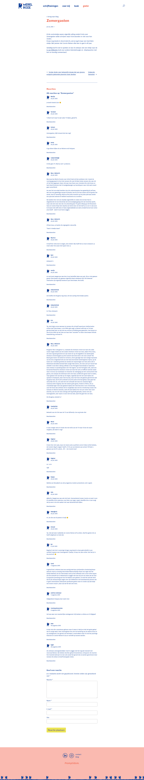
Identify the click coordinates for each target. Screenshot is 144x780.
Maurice (53, 238)
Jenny (52, 142)
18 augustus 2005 (56, 625)
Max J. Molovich (55, 173)
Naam (49, 701)
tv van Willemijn (52, 50)
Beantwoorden (51, 106)
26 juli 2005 (54, 98)
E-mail (49, 709)
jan (51, 544)
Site (48, 717)
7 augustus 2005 (55, 565)
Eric (52, 320)
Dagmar (53, 439)
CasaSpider (54, 406)
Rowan (53, 477)
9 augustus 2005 (55, 610)
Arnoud (53, 527)
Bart (52, 255)
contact (78, 754)
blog (77, 757)
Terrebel (53, 112)
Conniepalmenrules (56, 608)
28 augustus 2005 (56, 647)
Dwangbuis (54, 511)
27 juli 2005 (54, 546)
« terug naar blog (52, 17)
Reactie (50, 680)
